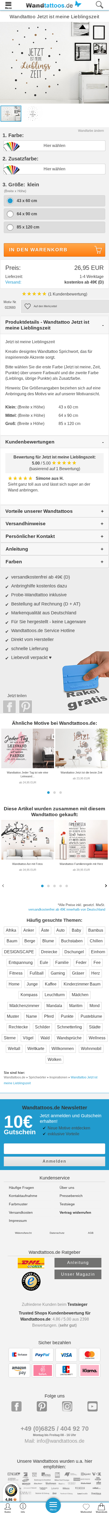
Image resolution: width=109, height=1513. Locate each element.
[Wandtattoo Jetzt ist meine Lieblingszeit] (54, 62)
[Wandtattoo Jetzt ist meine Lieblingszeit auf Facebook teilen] (8, 707)
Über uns (67, 1188)
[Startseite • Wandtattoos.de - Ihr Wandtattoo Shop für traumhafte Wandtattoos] (52, 5)
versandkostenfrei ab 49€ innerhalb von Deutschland (66, 909)
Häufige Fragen (21, 1188)
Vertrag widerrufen (75, 1212)
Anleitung (78, 1262)
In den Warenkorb (38, 249)
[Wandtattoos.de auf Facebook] (16, 1406)
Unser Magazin (78, 1274)
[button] (48, 792)
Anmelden (54, 1161)
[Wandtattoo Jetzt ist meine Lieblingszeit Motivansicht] (33, 113)
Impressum (18, 1221)
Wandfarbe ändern (91, 131)
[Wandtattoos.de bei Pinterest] (42, 1406)
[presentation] (4, 885)
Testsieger (77, 1304)
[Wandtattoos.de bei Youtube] (92, 1406)
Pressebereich (71, 1196)
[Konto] (8, 1508)
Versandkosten (21, 1212)
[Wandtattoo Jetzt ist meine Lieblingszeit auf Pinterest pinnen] (24, 707)
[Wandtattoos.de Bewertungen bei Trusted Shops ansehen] (31, 1289)
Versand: (13, 282)
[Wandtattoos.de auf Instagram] (67, 1406)
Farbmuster (18, 1204)
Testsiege (67, 1204)
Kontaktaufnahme (23, 1196)
